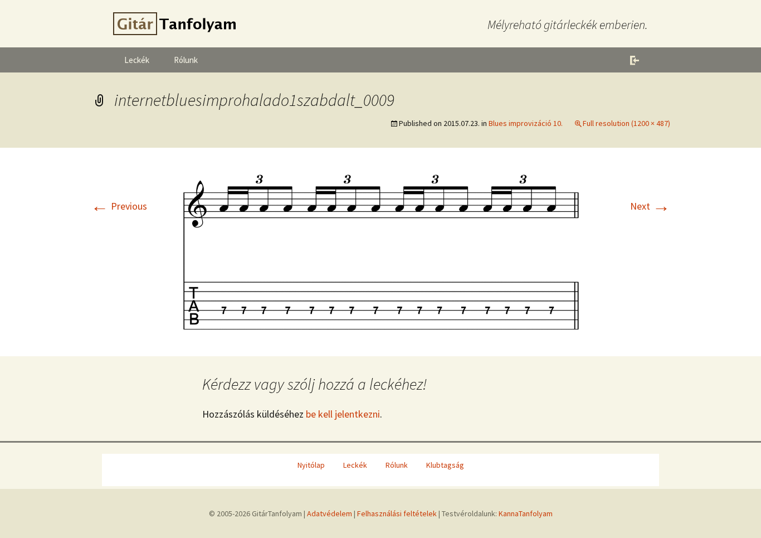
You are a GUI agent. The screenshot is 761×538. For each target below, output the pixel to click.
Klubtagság (445, 465)
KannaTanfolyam (526, 513)
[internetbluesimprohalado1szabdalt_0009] (380, 250)
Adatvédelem (329, 513)
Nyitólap (311, 465)
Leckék (136, 60)
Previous (119, 206)
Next (650, 206)
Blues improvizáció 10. (526, 123)
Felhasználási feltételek (397, 513)
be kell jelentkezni (343, 414)
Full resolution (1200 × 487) (626, 123)
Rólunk (186, 60)
